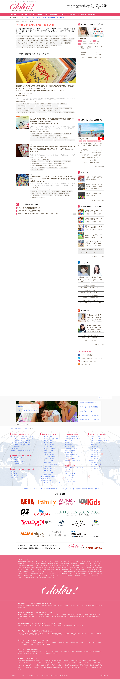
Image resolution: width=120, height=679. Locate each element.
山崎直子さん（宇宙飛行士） (90, 300)
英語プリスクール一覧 (87, 411)
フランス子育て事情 (46, 470)
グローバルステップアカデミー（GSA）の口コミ (48, 633)
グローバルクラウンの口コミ (25, 633)
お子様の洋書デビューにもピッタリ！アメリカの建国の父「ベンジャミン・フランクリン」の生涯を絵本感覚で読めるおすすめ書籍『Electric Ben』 (53, 179)
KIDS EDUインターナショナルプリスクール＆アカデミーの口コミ (63, 660)
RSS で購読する (85, 364)
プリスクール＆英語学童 (50, 14)
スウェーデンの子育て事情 (48, 456)
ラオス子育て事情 (46, 474)
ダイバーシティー (56, 45)
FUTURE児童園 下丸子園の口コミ (79, 665)
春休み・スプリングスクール (19, 473)
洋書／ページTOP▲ (105, 397)
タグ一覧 (29, 10)
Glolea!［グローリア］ (16, 428)
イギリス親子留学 (84, 155)
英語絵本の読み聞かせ (43, 47)
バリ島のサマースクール (42, 616)
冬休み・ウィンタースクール (19, 475)
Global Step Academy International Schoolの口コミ (31, 660)
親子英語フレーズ (69, 452)
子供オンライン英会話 (35, 14)
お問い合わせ (45, 675)
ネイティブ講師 (97, 55)
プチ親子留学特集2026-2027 (89, 403)
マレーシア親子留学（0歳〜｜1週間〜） (22, 444)
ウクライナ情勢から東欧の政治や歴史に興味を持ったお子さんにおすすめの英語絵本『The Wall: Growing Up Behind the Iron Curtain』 (53, 149)
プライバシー (21, 675)
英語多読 (67, 43)
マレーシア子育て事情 (47, 472)
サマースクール (35, 569)
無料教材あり (84, 55)
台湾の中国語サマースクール (77, 616)
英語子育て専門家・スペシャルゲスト (75, 468)
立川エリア (99, 249)
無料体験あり (84, 52)
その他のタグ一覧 (46, 480)
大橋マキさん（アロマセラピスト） (90, 287)
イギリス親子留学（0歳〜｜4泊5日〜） (21, 442)
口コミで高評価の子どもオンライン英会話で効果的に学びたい (42, 653)
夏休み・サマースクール (17, 471)
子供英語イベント (74, 14)
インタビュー (63, 14)
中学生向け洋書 (67, 40)
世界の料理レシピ (93, 14)
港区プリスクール (96, 444)
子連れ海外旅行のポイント (18, 463)
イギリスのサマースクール (44, 614)
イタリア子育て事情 (46, 442)
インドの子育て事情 (46, 446)
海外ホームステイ (69, 478)
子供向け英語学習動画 (71, 454)
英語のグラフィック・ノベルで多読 (28, 40)
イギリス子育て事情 (46, 440)
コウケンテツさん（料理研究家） (91, 295)
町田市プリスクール (96, 456)
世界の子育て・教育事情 (57, 569)
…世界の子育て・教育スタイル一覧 (50, 482)
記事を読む (53, 99)
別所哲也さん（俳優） (91, 290)
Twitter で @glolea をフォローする (91, 358)
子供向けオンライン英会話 (89, 407)
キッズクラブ (68, 479)
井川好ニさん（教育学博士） (90, 335)
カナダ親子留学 (84, 150)
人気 (97, 52)
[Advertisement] (46, 235)
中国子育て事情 (45, 478)
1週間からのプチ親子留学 (25, 605)
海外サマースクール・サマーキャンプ (43, 605)
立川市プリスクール (96, 458)
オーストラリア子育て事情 (48, 448)
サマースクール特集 (90, 160)
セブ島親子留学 (15, 446)
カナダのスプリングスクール (25, 625)
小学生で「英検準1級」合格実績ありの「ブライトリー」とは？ (38, 213)
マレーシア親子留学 (97, 152)
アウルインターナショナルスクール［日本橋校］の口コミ (72, 664)
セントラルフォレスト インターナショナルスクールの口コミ (52, 662)
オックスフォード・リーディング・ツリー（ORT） (38, 651)
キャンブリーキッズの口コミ (70, 635)
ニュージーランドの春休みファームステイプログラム (49, 625)
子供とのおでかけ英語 (71, 448)
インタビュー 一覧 (97, 344)
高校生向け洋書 (22, 43)
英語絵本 (83, 14)
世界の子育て (14, 14)
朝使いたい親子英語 (70, 450)
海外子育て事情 (38, 36)
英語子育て (21, 38)
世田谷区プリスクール (97, 448)
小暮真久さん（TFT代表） (91, 340)
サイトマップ (22, 10)
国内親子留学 (14, 448)
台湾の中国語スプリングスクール (74, 625)
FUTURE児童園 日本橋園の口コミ (53, 667)
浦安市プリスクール (96, 468)
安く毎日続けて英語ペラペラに (84, 651)
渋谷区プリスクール (96, 446)
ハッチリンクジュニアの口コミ (52, 635)
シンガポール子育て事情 (47, 454)
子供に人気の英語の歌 (71, 458)
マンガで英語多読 (46, 40)
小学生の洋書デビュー (51, 43)
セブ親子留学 (97, 155)
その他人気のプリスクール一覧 (87, 252)
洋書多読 (71, 38)
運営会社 (14, 675)
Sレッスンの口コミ (68, 633)
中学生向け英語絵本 (47, 163)
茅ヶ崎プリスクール (96, 462)
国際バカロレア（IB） (71, 473)
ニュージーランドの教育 (25, 36)
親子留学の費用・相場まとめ (19, 462)
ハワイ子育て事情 (46, 466)
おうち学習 (21, 45)
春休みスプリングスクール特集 (90, 162)
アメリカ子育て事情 (46, 436)
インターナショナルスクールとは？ (98, 438)
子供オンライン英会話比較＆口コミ (28, 208)
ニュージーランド (97, 150)
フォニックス (68, 440)
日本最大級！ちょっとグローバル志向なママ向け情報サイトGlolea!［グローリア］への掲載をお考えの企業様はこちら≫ (60, 488)
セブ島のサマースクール (93, 616)
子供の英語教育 (31, 38)
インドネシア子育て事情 (47, 444)
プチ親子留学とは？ (16, 457)
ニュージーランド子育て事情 (26, 47)
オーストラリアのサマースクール (27, 614)
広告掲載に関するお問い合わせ (59, 675)
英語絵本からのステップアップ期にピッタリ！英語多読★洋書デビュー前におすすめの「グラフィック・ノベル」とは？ (45, 90)
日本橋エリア (92, 249)
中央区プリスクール (96, 452)
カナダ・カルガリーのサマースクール (84, 614)
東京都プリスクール (94, 442)
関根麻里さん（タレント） (91, 285)
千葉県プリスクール (94, 466)
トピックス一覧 (69, 484)
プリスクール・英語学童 (76, 573)
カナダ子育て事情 (46, 452)
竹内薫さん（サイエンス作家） (90, 297)
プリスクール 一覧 (97, 256)
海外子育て (63, 36)
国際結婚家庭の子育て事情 (48, 476)
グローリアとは (14, 10)
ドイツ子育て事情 (46, 462)
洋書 (31, 21)
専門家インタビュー (54, 571)
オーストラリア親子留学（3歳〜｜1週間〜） (23, 436)
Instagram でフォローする (88, 361)
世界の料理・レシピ (70, 482)
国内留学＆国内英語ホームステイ (91, 157)
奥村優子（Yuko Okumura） (29, 101)
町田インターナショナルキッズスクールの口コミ (55, 665)
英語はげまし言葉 (69, 446)
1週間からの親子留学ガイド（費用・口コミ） (23, 450)
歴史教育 (64, 38)
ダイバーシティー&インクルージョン (37, 45)
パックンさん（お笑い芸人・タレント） (90, 302)
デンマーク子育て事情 (47, 460)
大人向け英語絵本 (36, 163)
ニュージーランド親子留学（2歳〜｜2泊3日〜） (24, 438)
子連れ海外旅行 (59, 567)
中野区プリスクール (96, 454)
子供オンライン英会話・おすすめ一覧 (91, 57)
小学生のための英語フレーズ (72, 460)
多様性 (56, 36)
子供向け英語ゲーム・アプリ (72, 456)
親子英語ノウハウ (69, 442)
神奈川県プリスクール (95, 460)
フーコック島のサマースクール (59, 616)
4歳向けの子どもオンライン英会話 (47, 642)
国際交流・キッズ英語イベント (19, 477)
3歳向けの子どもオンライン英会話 (27, 642)
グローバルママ (69, 470)
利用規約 (29, 675)
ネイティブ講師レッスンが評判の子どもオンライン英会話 (34, 644)
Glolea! (18, 21)
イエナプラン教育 (69, 476)
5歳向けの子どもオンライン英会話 (67, 642)
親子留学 (92, 567)
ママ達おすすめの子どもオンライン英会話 (90, 642)
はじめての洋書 (42, 38)
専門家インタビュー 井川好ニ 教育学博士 (90, 419)
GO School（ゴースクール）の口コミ (85, 633)
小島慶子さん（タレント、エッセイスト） (91, 292)
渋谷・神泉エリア (83, 249)
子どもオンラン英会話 (88, 605)
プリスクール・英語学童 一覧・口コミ (99, 440)
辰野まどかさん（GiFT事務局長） (91, 337)
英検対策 (55, 651)
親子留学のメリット (16, 459)
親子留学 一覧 (99, 166)
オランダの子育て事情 (47, 450)
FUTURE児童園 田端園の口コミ (34, 667)
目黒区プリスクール (96, 450)
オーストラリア (84, 152)
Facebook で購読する (87, 355)
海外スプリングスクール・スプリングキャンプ (67, 605)
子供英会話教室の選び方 (71, 438)
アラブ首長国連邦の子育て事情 (49, 438)
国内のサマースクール (24, 618)
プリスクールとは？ (94, 436)
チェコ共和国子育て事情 (47, 458)
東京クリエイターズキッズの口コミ (45, 664)
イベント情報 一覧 (97, 200)
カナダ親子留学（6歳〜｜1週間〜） (20, 440)
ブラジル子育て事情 (46, 468)
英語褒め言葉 (68, 444)
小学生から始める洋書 (35, 43)
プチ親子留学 (23, 14)
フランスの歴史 (54, 38)
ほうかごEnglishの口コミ (35, 635)
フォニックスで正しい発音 (67, 651)
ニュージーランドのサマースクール (62, 614)
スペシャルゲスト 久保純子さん (90, 415)
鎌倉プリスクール (96, 464)
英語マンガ (57, 40)
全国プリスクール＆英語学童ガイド (28, 211)
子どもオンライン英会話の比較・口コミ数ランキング (37, 573)
